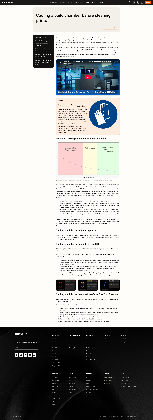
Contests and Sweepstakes (128, 416)
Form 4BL (54, 348)
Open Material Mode (92, 360)
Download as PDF (109, 28)
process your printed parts (81, 275)
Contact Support (108, 380)
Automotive (55, 383)
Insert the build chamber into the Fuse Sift (73, 321)
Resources (72, 383)
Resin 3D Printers (56, 360)
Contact (100, 2)
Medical (88, 354)
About (88, 377)
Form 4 (54, 339)
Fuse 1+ (54, 357)
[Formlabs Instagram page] (25, 355)
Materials (62, 2)
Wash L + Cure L (73, 342)
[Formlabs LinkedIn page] (34, 355)
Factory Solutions (125, 342)
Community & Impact (92, 389)
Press (87, 383)
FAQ (139, 416)
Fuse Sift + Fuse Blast (75, 345)
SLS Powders (90, 342)
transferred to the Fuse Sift (110, 237)
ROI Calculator (73, 389)
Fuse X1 (54, 354)
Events (71, 386)
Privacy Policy (103, 416)
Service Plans (124, 339)
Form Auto (55, 351)
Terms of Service (113, 416)
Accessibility (107, 383)
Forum (70, 392)
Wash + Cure (72, 339)
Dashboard (107, 342)
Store (148, 2)
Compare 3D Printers (57, 366)
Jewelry (54, 401)
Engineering (89, 348)
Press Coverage (90, 386)
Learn (87, 2)
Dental (88, 351)
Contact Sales (124, 380)
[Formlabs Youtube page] (30, 355)
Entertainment (56, 398)
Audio (53, 404)
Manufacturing (56, 380)
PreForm (106, 339)
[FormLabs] (7, 2)
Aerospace (55, 386)
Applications (79, 2)
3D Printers (53, 2)
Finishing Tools (73, 348)
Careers (88, 380)
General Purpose (90, 345)
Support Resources (109, 377)
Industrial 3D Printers (57, 363)
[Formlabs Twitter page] (21, 355)
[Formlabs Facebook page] (16, 355)
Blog (70, 380)
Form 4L (54, 345)
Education (54, 395)
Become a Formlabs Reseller (128, 386)
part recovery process (101, 321)
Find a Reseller (125, 383)
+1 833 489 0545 (125, 377)
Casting (88, 357)
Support (93, 2)
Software (70, 2)
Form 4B (54, 342)
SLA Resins (89, 339)
